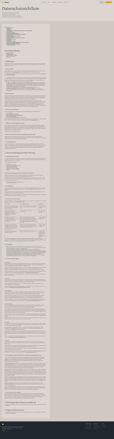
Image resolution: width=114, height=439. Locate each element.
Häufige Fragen (60, 2)
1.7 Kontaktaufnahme (9, 35)
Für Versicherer (88, 428)
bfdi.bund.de (34, 120)
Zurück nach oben (12, 413)
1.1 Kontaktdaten (9, 29)
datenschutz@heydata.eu (11, 74)
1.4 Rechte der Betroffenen (10, 32)
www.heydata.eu (43, 73)
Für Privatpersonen (89, 425)
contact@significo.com (17, 72)
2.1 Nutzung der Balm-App (10, 36)
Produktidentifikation (9, 28)
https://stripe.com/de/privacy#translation (16, 337)
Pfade (49, 2)
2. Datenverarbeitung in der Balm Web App (13, 36)
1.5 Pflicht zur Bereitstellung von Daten (12, 33)
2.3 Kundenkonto (9, 38)
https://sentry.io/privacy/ (30, 352)
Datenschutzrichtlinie (97, 427)
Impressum (95, 428)
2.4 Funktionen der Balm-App (11, 39)
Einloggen (101, 2)
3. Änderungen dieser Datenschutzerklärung (13, 44)
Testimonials (54, 2)
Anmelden (103, 427)
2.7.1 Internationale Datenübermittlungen (12, 43)
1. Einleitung (8, 28)
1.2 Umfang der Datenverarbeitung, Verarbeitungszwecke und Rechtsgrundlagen (19, 30)
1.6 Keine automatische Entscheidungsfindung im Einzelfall (15, 34)
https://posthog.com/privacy (31, 272)
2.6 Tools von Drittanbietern (10, 41)
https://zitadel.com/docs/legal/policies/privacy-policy (18, 287)
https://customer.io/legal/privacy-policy (32, 300)
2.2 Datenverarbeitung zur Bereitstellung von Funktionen (15, 37)
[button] (66, 2)
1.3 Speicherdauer (9, 31)
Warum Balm (44, 2)
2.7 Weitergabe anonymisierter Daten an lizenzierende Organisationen (17, 42)
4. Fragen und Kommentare (10, 44)
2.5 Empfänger (8, 40)
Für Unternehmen (88, 427)
